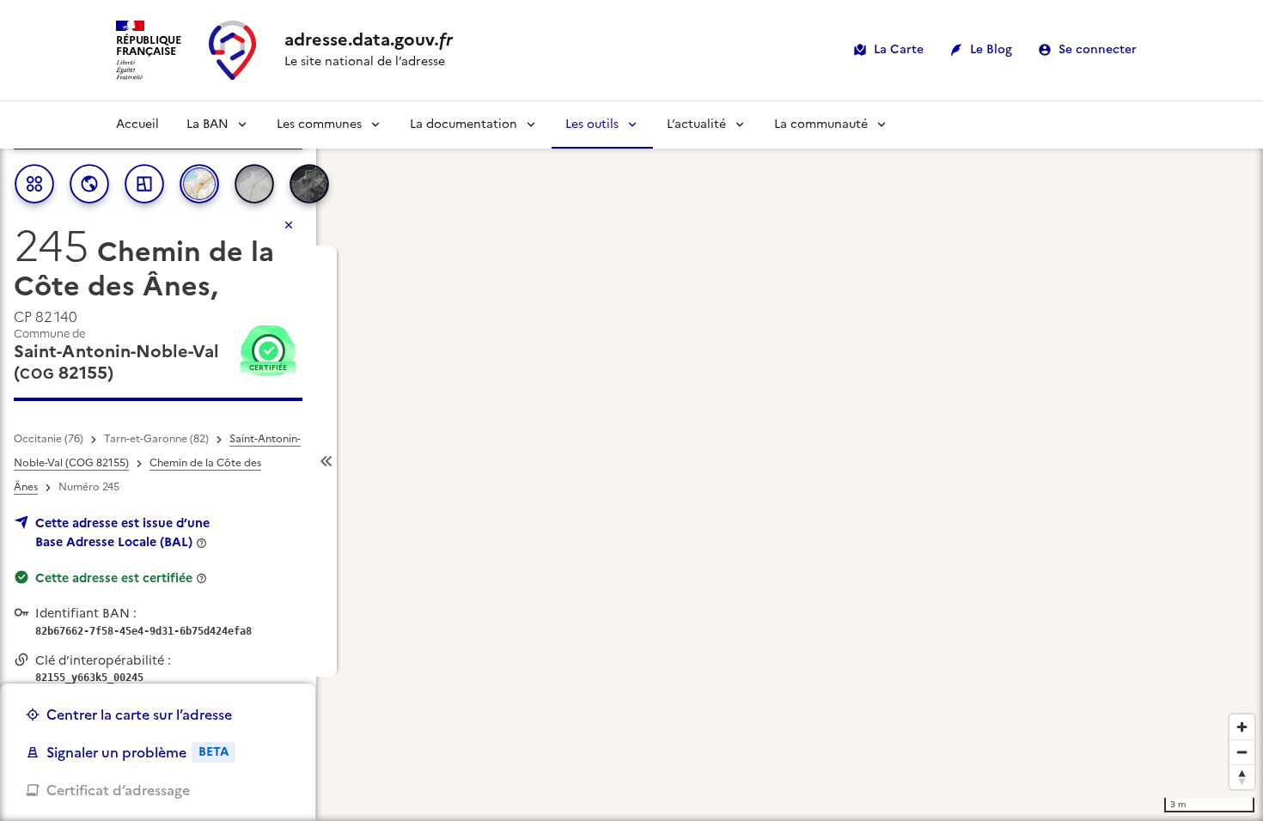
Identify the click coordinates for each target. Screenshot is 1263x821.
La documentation (463, 124)
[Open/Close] (326, 462)
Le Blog (991, 49)
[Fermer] (288, 225)
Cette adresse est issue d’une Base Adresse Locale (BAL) (122, 532)
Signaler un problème (137, 752)
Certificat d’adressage (118, 790)
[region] (631, 461)
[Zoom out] (1241, 751)
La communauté (821, 124)
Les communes (319, 124)
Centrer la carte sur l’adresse (139, 714)
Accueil (137, 124)
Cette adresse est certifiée (113, 578)
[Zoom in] (1241, 727)
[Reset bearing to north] (1241, 776)
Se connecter (1098, 49)
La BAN (207, 124)
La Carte (899, 49)
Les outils (592, 124)
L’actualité (696, 124)
